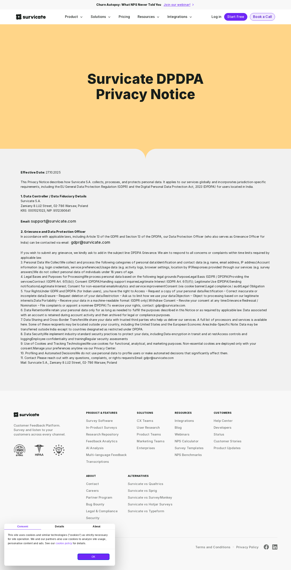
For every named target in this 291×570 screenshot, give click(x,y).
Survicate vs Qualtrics (145, 484)
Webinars (182, 434)
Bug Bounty (95, 504)
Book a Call (262, 16)
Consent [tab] (22, 526)
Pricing (124, 16)
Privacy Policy (247, 547)
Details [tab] (59, 526)
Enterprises (146, 448)
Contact (92, 484)
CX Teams (145, 421)
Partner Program (99, 497)
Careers (92, 491)
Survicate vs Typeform (146, 511)
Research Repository (102, 434)
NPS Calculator (187, 441)
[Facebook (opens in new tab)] (266, 547)
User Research (148, 427)
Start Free (235, 16)
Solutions (98, 16)
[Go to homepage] (26, 414)
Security (92, 518)
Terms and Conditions (212, 547)
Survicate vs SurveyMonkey (150, 497)
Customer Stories (227, 441)
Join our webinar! (177, 4)
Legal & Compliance (102, 511)
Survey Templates (189, 448)
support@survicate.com (53, 221)
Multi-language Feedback (106, 455)
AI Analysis (95, 448)
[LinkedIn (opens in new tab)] (274, 547)
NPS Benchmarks (188, 455)
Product (71, 16)
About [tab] (97, 526)
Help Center (223, 421)
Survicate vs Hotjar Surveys (150, 504)
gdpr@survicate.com (90, 242)
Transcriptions (97, 462)
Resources (146, 16)
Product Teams (149, 434)
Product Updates (227, 448)
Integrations (177, 16)
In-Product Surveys (101, 427)
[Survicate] (31, 17)
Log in (217, 16)
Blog (178, 427)
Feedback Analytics (101, 441)
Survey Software (99, 421)
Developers (223, 427)
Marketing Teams (150, 441)
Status (219, 434)
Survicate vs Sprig (142, 491)
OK (93, 556)
